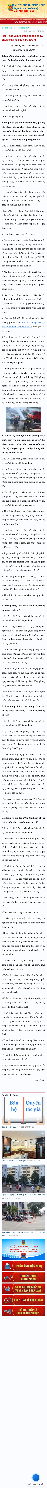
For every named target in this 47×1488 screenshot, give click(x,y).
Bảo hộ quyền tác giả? (10, 1127)
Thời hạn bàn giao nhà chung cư (14, 1161)
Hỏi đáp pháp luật (21, 28)
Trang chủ (8, 28)
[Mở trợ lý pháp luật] (36, 1477)
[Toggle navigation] (3, 22)
